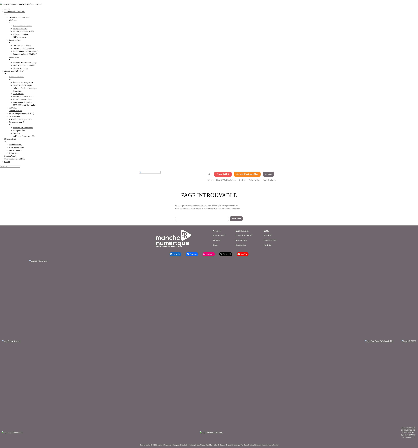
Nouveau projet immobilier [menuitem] (23, 48)
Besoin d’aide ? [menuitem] (10, 156)
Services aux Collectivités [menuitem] (14, 71)
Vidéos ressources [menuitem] (20, 37)
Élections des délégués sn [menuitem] (23, 82)
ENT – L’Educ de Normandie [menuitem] (24, 105)
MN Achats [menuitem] (13, 108)
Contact (268, 174)
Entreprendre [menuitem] (14, 57)
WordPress (244, 445)
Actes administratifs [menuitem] (16, 147)
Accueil (211, 180)
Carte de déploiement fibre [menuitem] (14, 159)
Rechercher (236, 219)
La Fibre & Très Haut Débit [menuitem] (14, 12)
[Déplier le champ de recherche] (209, 174)
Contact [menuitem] (7, 162)
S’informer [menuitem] (13, 20)
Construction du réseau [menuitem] (22, 46)
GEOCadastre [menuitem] (18, 94)
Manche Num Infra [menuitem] (20, 68)
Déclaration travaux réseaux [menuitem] (24, 65)
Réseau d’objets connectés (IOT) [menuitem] (21, 114)
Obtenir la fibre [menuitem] (15, 40)
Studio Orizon (220, 445)
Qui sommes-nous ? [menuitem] (16, 122)
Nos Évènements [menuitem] (15, 145)
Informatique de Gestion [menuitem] (22, 102)
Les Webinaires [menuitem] (15, 116)
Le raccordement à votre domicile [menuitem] (26, 51)
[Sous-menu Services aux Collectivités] (259, 180)
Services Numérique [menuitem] (16, 77)
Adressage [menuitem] (17, 91)
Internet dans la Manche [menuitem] (22, 26)
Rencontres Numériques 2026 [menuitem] (20, 119)
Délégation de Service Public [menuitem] (24, 136)
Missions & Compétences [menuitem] (23, 128)
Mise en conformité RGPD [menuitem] (23, 97)
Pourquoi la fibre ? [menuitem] (20, 29)
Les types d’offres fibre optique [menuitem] (25, 63)
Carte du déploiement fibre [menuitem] (19, 17)
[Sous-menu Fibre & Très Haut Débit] (235, 180)
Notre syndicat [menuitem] (10, 139)
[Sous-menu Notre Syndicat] (275, 180)
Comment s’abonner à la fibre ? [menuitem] (25, 54)
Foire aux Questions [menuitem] (21, 34)
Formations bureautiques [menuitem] (22, 99)
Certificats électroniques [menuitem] (22, 85)
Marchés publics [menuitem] (15, 150)
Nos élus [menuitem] (16, 133)
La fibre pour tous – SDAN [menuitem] (23, 31)
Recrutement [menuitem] (14, 153)
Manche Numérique (164, 445)
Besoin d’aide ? (223, 174)
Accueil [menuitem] (7, 9)
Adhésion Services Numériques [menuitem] (25, 88)
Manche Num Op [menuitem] (15, 111)
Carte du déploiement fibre (247, 174)
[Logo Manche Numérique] (173, 238)
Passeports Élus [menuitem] (19, 130)
